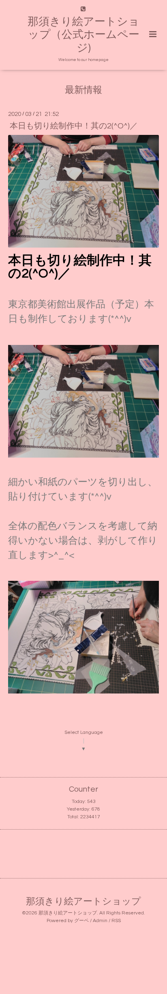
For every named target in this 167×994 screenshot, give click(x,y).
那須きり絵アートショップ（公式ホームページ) (83, 35)
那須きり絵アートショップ (83, 901)
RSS (116, 920)
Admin (100, 920)
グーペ (81, 920)
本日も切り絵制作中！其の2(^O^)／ (74, 126)
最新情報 (83, 90)
